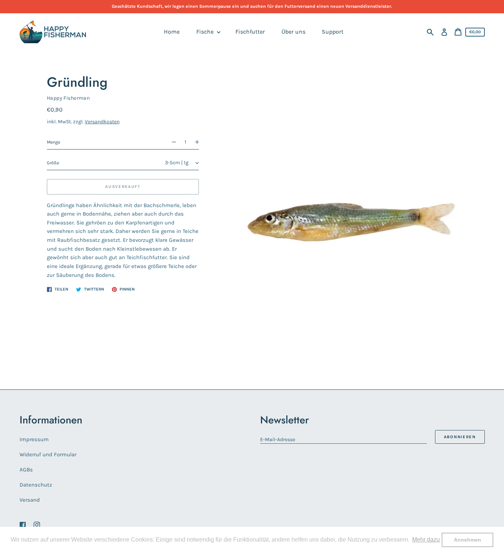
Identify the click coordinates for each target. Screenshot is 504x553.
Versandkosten (102, 121)
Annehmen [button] (467, 540)
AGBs (26, 469)
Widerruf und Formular (48, 454)
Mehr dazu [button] (426, 539)
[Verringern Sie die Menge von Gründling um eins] (170, 142)
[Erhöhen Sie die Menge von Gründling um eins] (200, 142)
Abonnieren (460, 436)
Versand (30, 500)
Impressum (34, 439)
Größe (53, 162)
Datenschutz (36, 484)
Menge (53, 142)
